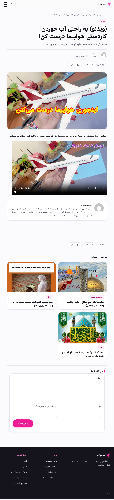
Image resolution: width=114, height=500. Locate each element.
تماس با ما (52, 472)
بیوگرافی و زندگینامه (19, 472)
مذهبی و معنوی (97, 297)
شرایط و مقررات (50, 466)
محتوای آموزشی (20, 483)
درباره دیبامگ (51, 460)
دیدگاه (98, 378)
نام (100, 406)
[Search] (12, 4)
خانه (105, 14)
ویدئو (99, 14)
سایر (25, 466)
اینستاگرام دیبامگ (49, 477)
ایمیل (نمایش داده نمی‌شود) (46, 406)
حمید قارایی (94, 53)
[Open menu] (5, 4)
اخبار (25, 460)
